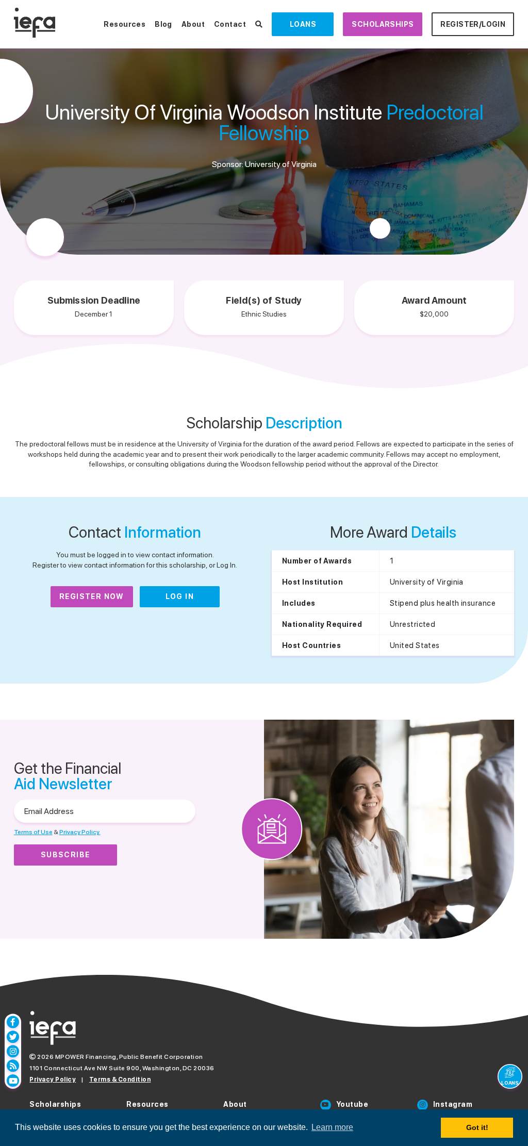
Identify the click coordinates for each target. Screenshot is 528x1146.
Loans (303, 24)
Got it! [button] (477, 1127)
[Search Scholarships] (258, 24)
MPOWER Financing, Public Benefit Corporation (129, 1056)
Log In (180, 596)
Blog (163, 24)
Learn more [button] (332, 1127)
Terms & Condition (120, 1079)
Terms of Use (33, 832)
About (193, 24)
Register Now (91, 596)
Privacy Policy (52, 1079)
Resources (124, 24)
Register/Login (472, 24)
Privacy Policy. (80, 832)
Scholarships (383, 24)
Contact (230, 24)
